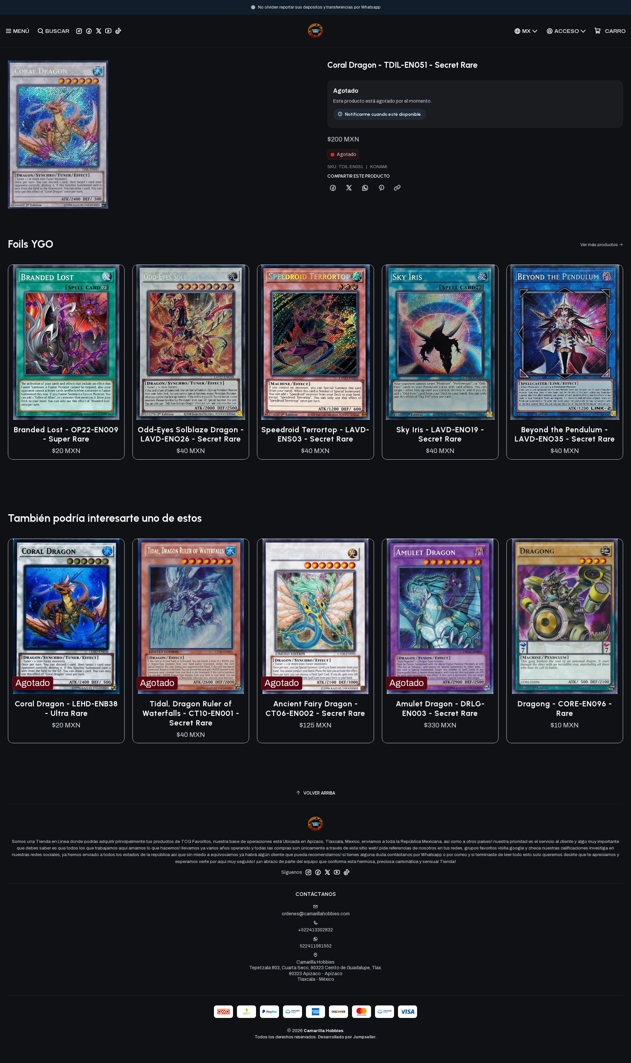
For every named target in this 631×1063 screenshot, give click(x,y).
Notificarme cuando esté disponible (383, 114)
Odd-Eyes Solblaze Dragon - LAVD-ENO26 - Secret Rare (191, 434)
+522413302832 (315, 929)
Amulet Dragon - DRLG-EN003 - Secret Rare (440, 708)
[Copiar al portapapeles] (397, 188)
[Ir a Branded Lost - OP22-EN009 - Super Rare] (66, 342)
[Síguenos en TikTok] (118, 31)
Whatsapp (337, 7)
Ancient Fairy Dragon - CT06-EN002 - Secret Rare (315, 708)
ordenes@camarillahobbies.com (316, 913)
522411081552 (316, 946)
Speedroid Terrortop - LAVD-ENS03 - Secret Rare (315, 434)
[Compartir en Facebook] (333, 188)
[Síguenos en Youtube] (108, 31)
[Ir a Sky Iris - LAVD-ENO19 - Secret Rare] (440, 342)
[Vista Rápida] (112, 342)
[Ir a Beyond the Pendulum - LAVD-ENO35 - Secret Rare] (565, 342)
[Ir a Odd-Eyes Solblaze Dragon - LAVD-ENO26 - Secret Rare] (191, 342)
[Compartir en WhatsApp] (365, 188)
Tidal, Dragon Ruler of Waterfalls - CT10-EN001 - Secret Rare (190, 713)
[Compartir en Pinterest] (381, 188)
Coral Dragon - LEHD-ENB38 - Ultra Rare (66, 708)
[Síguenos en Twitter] (98, 31)
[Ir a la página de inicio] (315, 31)
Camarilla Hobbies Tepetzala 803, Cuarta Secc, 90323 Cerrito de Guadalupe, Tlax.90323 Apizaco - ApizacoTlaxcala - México (315, 971)
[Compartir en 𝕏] (349, 188)
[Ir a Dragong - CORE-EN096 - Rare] (565, 616)
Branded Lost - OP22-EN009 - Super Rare (66, 434)
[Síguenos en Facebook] (88, 31)
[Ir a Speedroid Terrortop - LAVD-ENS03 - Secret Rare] (315, 342)
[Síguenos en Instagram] (79, 31)
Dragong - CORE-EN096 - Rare (565, 708)
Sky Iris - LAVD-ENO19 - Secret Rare (440, 434)
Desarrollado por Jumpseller (347, 1037)
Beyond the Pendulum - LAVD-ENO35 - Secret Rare (565, 434)
